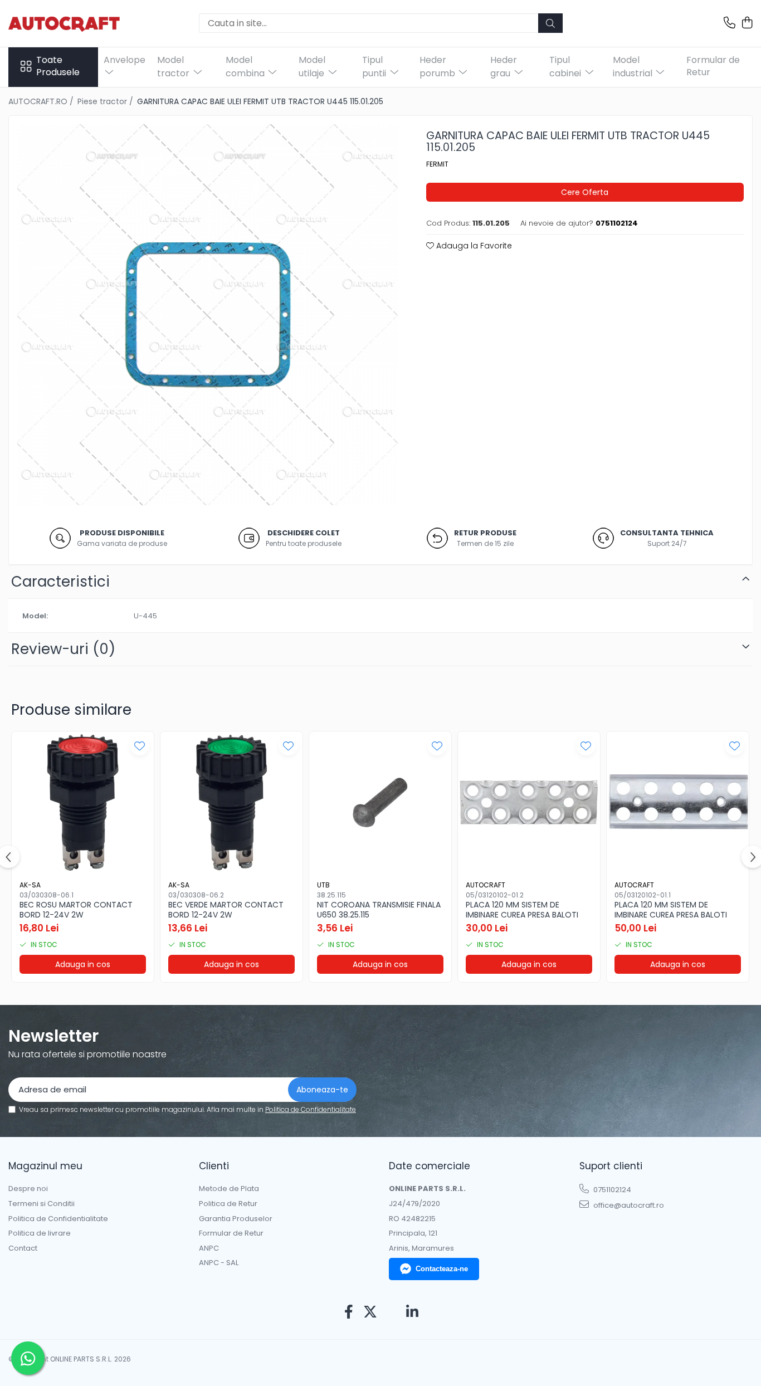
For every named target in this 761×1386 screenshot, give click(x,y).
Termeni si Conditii (41, 1204)
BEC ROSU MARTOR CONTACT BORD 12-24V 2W (76, 910)
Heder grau (503, 66)
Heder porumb (438, 66)
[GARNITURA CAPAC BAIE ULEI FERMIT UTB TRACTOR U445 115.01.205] (207, 314)
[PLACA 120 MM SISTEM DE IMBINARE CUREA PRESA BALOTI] (529, 802)
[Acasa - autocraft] (64, 23)
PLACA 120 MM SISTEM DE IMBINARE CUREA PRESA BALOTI (522, 910)
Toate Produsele (58, 66)
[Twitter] (370, 1312)
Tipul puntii (375, 66)
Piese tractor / (106, 101)
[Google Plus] (391, 1312)
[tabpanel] (207, 314)
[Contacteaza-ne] (729, 23)
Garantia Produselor (235, 1219)
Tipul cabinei (566, 66)
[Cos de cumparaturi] (747, 23)
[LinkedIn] (412, 1312)
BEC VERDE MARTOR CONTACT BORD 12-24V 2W (226, 910)
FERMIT (437, 164)
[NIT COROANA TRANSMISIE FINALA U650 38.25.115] (380, 802)
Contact (22, 1248)
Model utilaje (312, 66)
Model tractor (174, 66)
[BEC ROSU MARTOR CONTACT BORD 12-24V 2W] (83, 802)
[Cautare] (550, 23)
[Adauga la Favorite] (139, 745)
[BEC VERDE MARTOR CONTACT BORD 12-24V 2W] (231, 802)
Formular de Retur (713, 66)
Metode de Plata (229, 1189)
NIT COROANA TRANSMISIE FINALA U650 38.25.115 (379, 910)
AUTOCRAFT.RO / (42, 101)
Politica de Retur (228, 1204)
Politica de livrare (39, 1233)
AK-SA (30, 885)
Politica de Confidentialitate (310, 1109)
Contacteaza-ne (442, 1269)
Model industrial (634, 66)
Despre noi (28, 1189)
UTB (323, 885)
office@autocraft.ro (628, 1205)
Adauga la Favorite (473, 245)
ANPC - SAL (218, 1263)
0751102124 (611, 1189)
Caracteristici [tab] (60, 582)
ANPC (209, 1248)
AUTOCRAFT (485, 885)
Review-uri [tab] (63, 649)
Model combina (246, 66)
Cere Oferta (584, 192)
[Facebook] (349, 1312)
